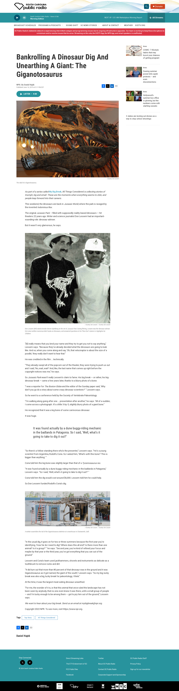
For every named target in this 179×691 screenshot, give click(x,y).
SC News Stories (89, 25)
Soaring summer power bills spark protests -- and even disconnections (150, 76)
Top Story (28, 618)
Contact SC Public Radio (107, 669)
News (145, 46)
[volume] (24, 17)
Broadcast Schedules (25, 25)
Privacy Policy (135, 664)
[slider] (28, 17)
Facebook (70, 675)
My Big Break (55, 191)
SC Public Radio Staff (138, 658)
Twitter (101, 658)
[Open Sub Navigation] (63, 25)
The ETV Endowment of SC (76, 664)
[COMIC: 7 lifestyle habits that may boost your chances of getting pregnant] (134, 50)
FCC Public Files (72, 669)
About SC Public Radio (106, 664)
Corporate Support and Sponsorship (112, 675)
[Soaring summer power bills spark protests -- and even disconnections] (134, 72)
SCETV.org (140, 25)
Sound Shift (72, 25)
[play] (17, 17)
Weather (128, 25)
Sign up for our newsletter (140, 669)
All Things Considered (46, 618)
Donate (159, 6)
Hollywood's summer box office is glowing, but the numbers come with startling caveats (151, 100)
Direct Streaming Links (74, 658)
